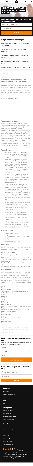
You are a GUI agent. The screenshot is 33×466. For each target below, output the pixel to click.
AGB (23, 456)
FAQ (4, 403)
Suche (16, 33)
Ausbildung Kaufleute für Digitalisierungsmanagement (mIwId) (15, 62)
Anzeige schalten (7, 413)
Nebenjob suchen (7, 433)
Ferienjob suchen (7, 438)
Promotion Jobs (17, 327)
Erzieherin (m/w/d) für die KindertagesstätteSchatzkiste (15, 67)
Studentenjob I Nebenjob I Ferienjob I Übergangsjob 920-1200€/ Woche (14, 56)
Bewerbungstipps (7, 441)
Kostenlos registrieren (8, 410)
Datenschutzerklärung (8, 458)
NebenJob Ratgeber (8, 444)
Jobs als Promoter (12, 329)
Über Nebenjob (6, 391)
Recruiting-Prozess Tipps (9, 416)
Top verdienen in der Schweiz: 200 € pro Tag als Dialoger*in (13, 50)
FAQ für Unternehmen (8, 419)
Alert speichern (16, 360)
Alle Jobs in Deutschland (9, 430)
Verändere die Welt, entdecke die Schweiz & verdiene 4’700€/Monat (15, 44)
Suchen (16, 380)
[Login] (31, 2)
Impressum (18, 458)
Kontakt (4, 397)
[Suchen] (26, 2)
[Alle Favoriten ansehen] (7, 2)
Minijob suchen (6, 435)
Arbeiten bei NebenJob (9, 394)
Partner (4, 400)
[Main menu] (2, 2)
